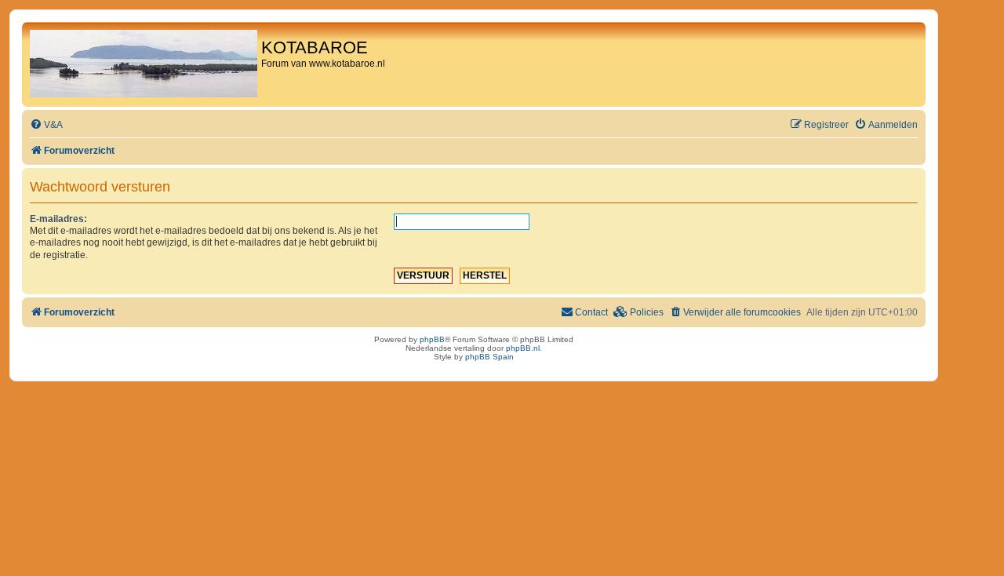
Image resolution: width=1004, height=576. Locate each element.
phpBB (432, 339)
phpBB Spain (489, 356)
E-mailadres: (58, 218)
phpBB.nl (523, 348)
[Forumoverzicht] (143, 64)
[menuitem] (46, 125)
